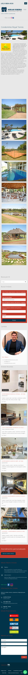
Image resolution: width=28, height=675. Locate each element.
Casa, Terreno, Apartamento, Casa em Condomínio (14, 292)
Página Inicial (3, 670)
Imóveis (9, 670)
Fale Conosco (23, 672)
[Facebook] (13, 17)
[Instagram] (11, 17)
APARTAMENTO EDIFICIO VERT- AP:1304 (12, 461)
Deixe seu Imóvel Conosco (13, 672)
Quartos (4, 314)
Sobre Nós (4, 672)
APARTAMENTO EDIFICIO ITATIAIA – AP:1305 (13, 394)
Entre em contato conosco (8, 553)
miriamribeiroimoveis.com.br (9, 363)
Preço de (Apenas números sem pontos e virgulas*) (13, 302)
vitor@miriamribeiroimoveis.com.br (11, 359)
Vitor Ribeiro (5, 357)
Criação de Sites (4, 665)
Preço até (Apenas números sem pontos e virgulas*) (11, 308)
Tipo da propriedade (7, 297)
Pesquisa (14, 320)
